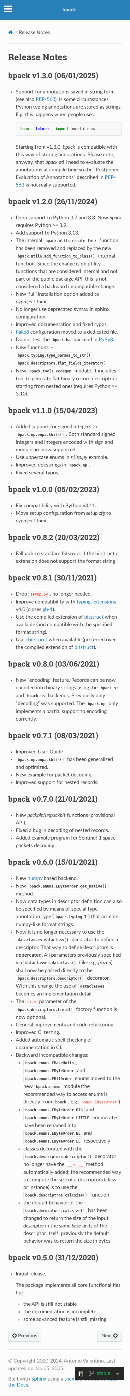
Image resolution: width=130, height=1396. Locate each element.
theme (71, 1378)
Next (107, 1335)
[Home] (10, 32)
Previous (27, 1335)
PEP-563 (45, 99)
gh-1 (48, 609)
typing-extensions (96, 601)
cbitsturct (36, 639)
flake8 (22, 332)
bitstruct (93, 617)
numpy (35, 878)
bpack (69, 9)
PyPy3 (106, 339)
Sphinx (38, 1378)
